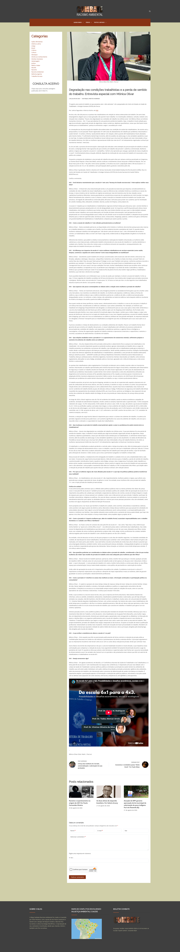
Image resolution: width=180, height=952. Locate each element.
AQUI (135, 930)
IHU (97, 110)
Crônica (34, 50)
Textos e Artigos (99, 22)
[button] (83, 22)
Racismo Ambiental (38, 72)
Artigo (33, 46)
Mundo (34, 67)
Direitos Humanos (94, 98)
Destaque (85, 98)
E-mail (100, 831)
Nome (72, 831)
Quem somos (78, 22)
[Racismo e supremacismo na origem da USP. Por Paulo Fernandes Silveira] (81, 792)
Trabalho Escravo (37, 76)
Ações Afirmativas (37, 42)
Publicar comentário (77, 877)
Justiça (34, 63)
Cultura (34, 52)
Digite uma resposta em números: (80, 853)
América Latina (36, 44)
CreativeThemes (61, 949)
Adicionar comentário (78, 837)
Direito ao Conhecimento (39, 57)
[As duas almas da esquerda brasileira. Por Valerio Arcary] (108, 792)
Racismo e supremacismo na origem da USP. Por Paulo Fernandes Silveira (79, 803)
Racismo (34, 70)
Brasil (33, 48)
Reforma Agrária (37, 74)
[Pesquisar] (149, 11)
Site (126, 831)
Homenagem (35, 61)
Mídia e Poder (36, 65)
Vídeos (88, 22)
